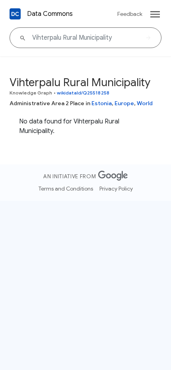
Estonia (101, 103)
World (145, 103)
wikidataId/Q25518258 (83, 93)
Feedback (129, 13)
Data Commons (50, 14)
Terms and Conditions (66, 188)
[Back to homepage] (15, 13)
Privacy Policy (116, 188)
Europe (124, 103)
